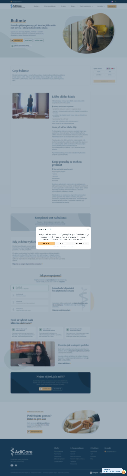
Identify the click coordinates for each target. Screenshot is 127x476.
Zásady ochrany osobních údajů (66, 246)
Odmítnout (63, 243)
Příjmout (46, 243)
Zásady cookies (56, 246)
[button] (88, 229)
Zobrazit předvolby (80, 243)
